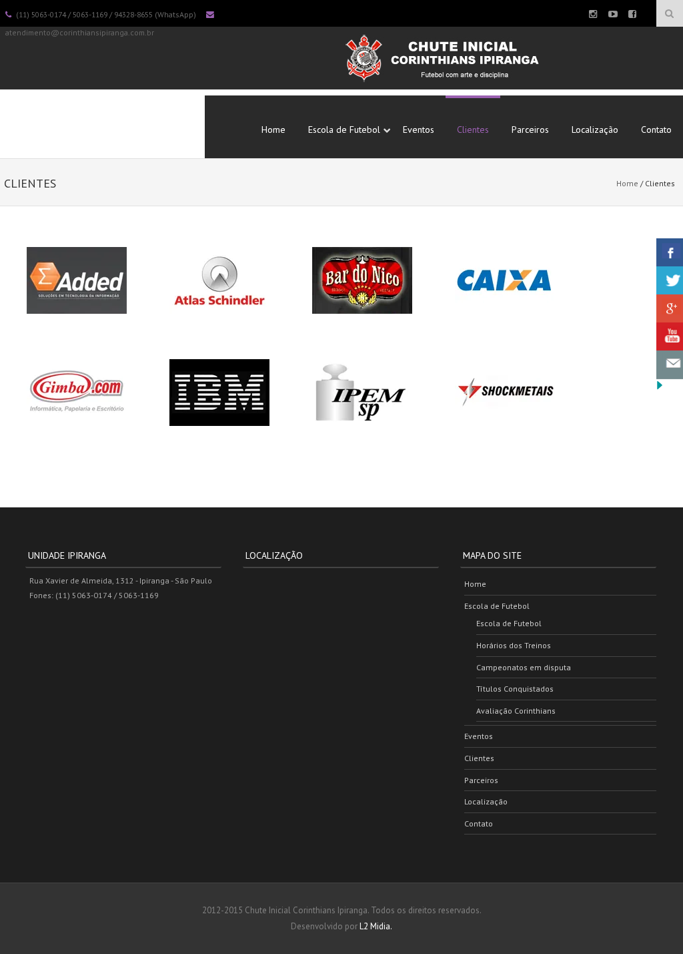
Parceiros (530, 130)
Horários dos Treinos (513, 645)
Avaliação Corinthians (516, 711)
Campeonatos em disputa (523, 667)
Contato (656, 130)
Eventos (418, 130)
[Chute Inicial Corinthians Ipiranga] (442, 86)
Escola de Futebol (344, 130)
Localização (595, 130)
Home (273, 130)
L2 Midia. (376, 926)
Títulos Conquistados (515, 689)
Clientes (473, 130)
